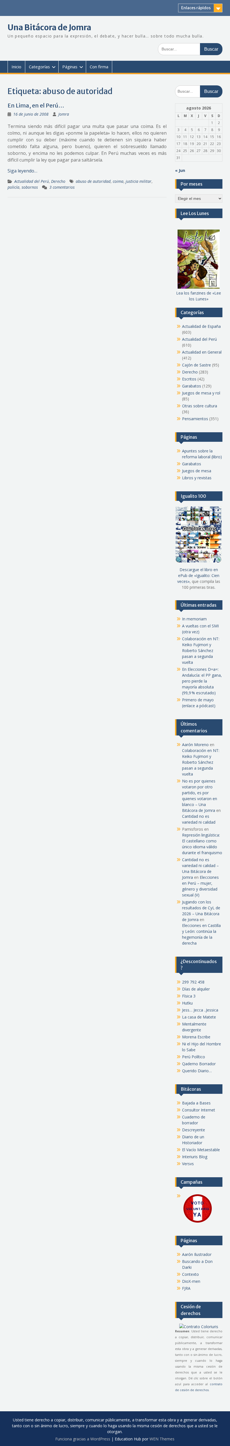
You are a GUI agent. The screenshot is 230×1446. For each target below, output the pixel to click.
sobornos (30, 187)
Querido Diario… (197, 1070)
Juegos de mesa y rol (201, 393)
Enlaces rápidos (196, 7)
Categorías (39, 66)
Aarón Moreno (195, 744)
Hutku (187, 1003)
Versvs (188, 1163)
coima (118, 181)
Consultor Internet (198, 1110)
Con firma (99, 66)
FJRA (186, 1288)
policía (13, 187)
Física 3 (189, 996)
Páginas (69, 66)
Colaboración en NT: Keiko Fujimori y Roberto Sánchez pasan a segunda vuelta (200, 650)
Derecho (58, 181)
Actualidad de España (201, 326)
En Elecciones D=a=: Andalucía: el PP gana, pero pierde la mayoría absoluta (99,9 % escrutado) (202, 681)
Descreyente (193, 1129)
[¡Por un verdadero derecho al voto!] (197, 1222)
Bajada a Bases (196, 1103)
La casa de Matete (199, 1017)
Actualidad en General (202, 352)
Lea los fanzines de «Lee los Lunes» (198, 296)
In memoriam (194, 619)
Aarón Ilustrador (196, 1254)
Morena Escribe (196, 1036)
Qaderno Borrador (199, 1063)
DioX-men (191, 1281)
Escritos (189, 379)
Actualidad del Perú (31, 181)
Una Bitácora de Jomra (49, 27)
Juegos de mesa (196, 470)
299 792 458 (193, 982)
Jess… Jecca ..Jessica (200, 1010)
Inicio (16, 66)
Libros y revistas (196, 477)
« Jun (180, 170)
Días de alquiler (196, 989)
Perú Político (193, 1056)
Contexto (190, 1274)
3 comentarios (62, 187)
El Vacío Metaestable (201, 1149)
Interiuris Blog (194, 1156)
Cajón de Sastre (196, 365)
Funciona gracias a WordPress (82, 1439)
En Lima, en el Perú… (36, 105)
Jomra (63, 114)
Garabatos (191, 386)
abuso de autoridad (93, 181)
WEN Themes (162, 1439)
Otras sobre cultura (199, 405)
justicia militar (138, 181)
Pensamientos (195, 418)
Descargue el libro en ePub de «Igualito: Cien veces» (198, 575)
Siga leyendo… (22, 171)
